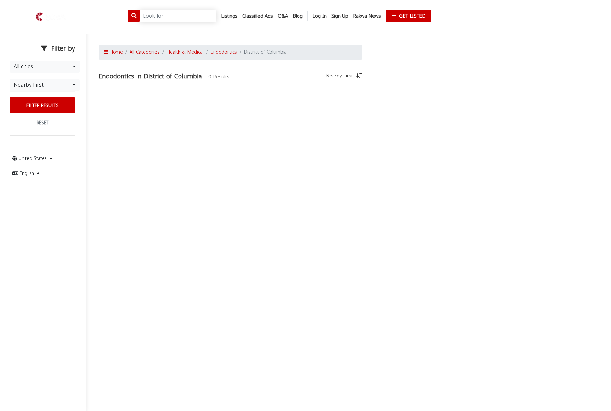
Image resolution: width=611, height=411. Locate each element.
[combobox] (45, 67)
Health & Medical (185, 51)
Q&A (283, 15)
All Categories (145, 51)
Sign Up (339, 15)
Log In (320, 15)
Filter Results (42, 105)
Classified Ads (257, 15)
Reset (42, 123)
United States (32, 158)
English (27, 173)
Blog (298, 15)
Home (115, 51)
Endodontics (223, 51)
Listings (229, 15)
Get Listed (411, 15)
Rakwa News (367, 15)
